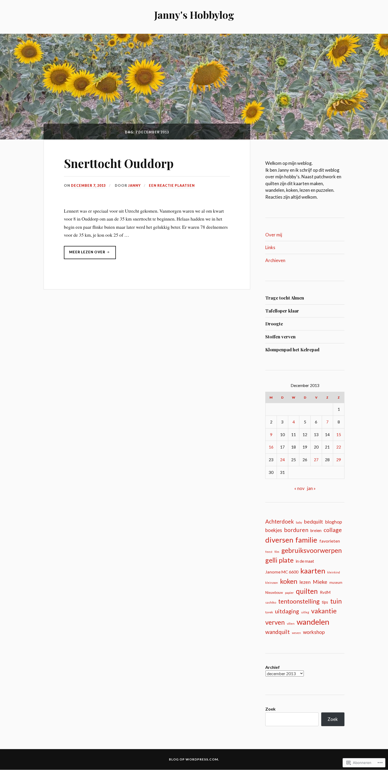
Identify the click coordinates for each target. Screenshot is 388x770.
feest (268, 551)
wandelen (313, 621)
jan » (311, 488)
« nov (299, 488)
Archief (272, 667)
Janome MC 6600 (281, 571)
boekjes (273, 530)
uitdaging (287, 611)
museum (335, 582)
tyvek (269, 612)
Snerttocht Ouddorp (119, 163)
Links (270, 247)
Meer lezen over (85, 253)
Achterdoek (279, 521)
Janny (134, 185)
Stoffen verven (280, 336)
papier (289, 593)
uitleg (305, 612)
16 (271, 447)
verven (275, 622)
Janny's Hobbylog (194, 14)
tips (325, 602)
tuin (336, 601)
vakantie (324, 611)
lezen (305, 582)
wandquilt (277, 631)
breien (315, 530)
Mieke (320, 582)
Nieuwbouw (274, 592)
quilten (307, 591)
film (277, 551)
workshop (314, 632)
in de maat (305, 561)
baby (299, 522)
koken (288, 581)
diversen (279, 539)
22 (338, 447)
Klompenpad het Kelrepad (292, 349)
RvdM (325, 592)
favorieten (329, 540)
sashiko (270, 602)
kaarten (312, 570)
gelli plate (279, 560)
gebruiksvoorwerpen (311, 550)
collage (333, 529)
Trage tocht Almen (284, 298)
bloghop (333, 522)
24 (282, 459)
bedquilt (313, 522)
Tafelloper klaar (282, 311)
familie (306, 539)
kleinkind (333, 572)
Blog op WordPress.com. (194, 759)
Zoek (270, 708)
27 (316, 459)
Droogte (274, 323)
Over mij (273, 234)
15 (338, 434)
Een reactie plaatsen (172, 185)
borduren (296, 529)
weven (296, 632)
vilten (291, 623)
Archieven (275, 260)
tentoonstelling (299, 601)
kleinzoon (271, 582)
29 (338, 459)
